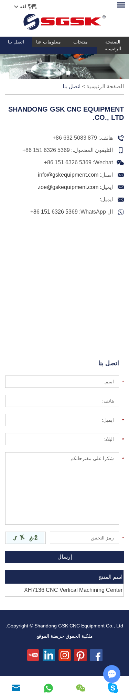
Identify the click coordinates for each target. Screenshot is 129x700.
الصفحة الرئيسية (113, 45)
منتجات (80, 41)
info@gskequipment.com (68, 175)
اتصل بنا (16, 41)
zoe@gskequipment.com (68, 187)
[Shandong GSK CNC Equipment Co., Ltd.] (64, 18)
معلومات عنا (48, 41)
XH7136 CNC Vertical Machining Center (73, 590)
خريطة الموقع (50, 636)
